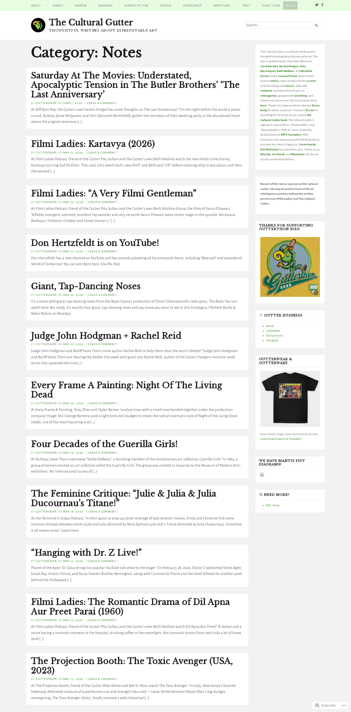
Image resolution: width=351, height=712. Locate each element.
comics (274, 81)
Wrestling (222, 5)
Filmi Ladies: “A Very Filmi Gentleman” (114, 193)
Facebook (278, 154)
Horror (81, 5)
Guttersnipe (46, 103)
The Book (272, 340)
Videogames (192, 5)
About (36, 5)
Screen (165, 5)
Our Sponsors (274, 335)
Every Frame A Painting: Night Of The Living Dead (126, 390)
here (263, 105)
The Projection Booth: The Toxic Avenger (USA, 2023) (132, 666)
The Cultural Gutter (91, 22)
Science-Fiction (136, 5)
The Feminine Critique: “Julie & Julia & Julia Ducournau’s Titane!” (123, 498)
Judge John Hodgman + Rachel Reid (106, 336)
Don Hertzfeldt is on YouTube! (95, 243)
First (246, 5)
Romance (105, 5)
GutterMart (273, 330)
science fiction (287, 76)
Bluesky (265, 154)
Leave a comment (101, 103)
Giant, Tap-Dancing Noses (86, 286)
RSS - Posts (273, 505)
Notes (290, 5)
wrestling (300, 95)
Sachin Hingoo (288, 66)
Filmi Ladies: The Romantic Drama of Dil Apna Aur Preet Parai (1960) (130, 607)
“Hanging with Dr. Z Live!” (86, 553)
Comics (58, 5)
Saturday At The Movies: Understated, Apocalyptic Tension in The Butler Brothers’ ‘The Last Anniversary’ (135, 85)
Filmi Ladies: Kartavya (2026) (93, 144)
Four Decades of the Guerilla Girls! (104, 444)
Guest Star (271, 5)
